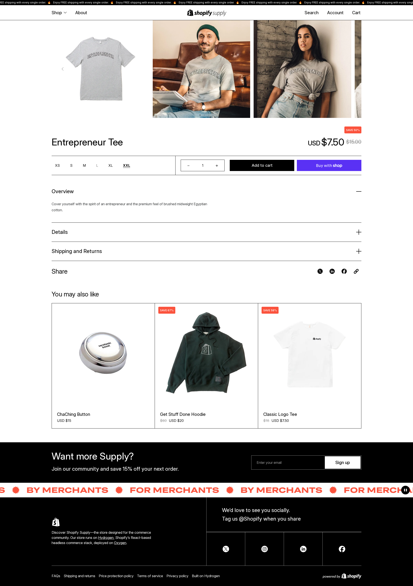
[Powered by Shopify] (342, 576)
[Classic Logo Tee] (309, 354)
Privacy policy (177, 576)
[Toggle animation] (405, 490)
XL (110, 165)
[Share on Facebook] (342, 549)
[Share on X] (226, 549)
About (81, 12)
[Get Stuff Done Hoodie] (206, 354)
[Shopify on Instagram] (264, 549)
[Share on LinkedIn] (303, 549)
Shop (57, 12)
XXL (126, 165)
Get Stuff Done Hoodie (183, 414)
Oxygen (120, 543)
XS (57, 165)
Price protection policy (116, 576)
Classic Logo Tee (280, 414)
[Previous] (63, 69)
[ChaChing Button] (103, 354)
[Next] (350, 69)
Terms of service (150, 576)
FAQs (56, 576)
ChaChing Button (73, 414)
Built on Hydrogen (206, 576)
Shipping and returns (79, 576)
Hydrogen (106, 537)
